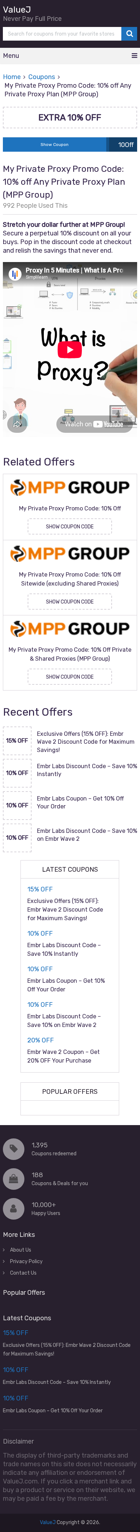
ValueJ (17, 9)
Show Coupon (55, 144)
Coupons (41, 77)
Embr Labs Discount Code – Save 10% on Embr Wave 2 (87, 834)
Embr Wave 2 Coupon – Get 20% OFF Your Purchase (63, 1056)
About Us (20, 1250)
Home (12, 77)
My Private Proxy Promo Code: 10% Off (70, 508)
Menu (11, 56)
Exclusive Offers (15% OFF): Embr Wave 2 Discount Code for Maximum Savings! (86, 741)
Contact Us (23, 1273)
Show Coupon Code (70, 527)
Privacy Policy (26, 1261)
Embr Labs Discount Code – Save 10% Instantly (87, 770)
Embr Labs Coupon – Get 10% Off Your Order (80, 802)
